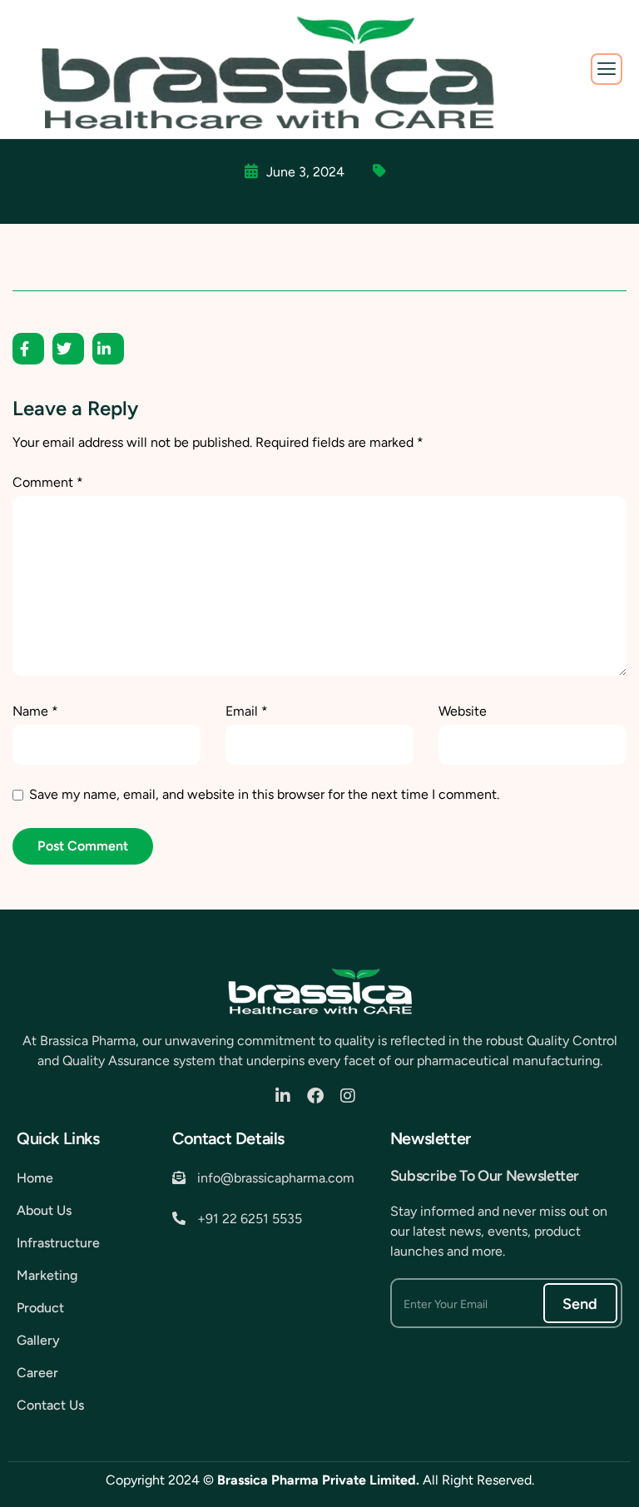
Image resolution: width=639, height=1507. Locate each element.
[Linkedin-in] (287, 1096)
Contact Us (50, 1405)
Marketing (47, 1275)
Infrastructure (58, 1243)
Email (246, 711)
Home (35, 1178)
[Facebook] (319, 1096)
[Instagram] (352, 1096)
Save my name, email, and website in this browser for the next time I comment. (264, 794)
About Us (44, 1210)
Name (35, 711)
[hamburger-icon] (606, 69)
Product (40, 1308)
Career (37, 1373)
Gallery (38, 1340)
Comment (47, 482)
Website (462, 711)
